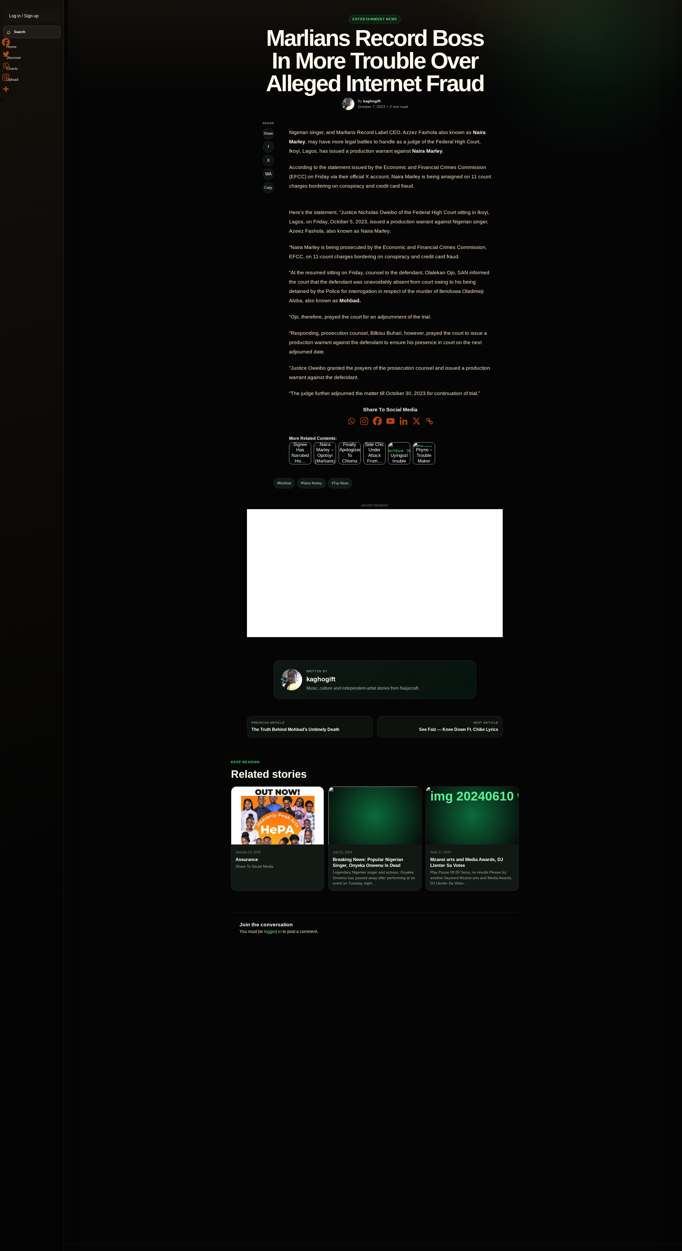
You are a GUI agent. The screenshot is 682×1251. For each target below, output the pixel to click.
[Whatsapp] (351, 421)
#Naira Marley (311, 483)
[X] (417, 421)
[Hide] (2, 100)
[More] (6, 89)
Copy (268, 188)
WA (268, 174)
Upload (12, 79)
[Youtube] (390, 421)
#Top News (340, 483)
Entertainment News (374, 19)
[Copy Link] (430, 421)
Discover (13, 57)
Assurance (247, 859)
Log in (15, 16)
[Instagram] (364, 421)
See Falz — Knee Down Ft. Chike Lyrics (458, 729)
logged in (273, 931)
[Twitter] (6, 54)
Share (268, 133)
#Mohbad (284, 483)
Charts (12, 68)
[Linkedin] (403, 421)
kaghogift (372, 101)
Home (11, 47)
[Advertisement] (375, 573)
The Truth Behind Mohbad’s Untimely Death (295, 729)
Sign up (31, 16)
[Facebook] (377, 421)
